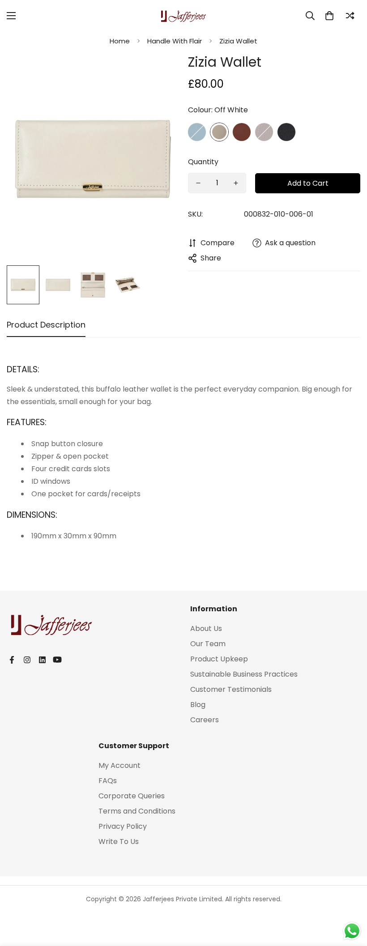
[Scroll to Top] (349, 897)
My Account (119, 765)
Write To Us (118, 841)
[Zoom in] (160, 72)
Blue (197, 132)
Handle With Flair (174, 41)
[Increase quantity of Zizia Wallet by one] (236, 183)
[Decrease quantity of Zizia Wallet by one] (198, 183)
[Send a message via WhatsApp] (352, 931)
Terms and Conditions (136, 811)
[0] (329, 15)
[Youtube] (57, 660)
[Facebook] (12, 660)
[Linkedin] (42, 660)
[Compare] (350, 16)
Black (286, 132)
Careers (204, 720)
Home (120, 41)
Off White (219, 132)
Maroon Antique (264, 132)
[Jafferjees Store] (183, 15)
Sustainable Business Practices (244, 674)
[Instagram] (27, 660)
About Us (206, 628)
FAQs (107, 781)
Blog (197, 704)
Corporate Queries (131, 796)
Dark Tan (242, 132)
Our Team (208, 644)
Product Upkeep (219, 659)
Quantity (203, 162)
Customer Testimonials (231, 689)
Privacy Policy (122, 826)
